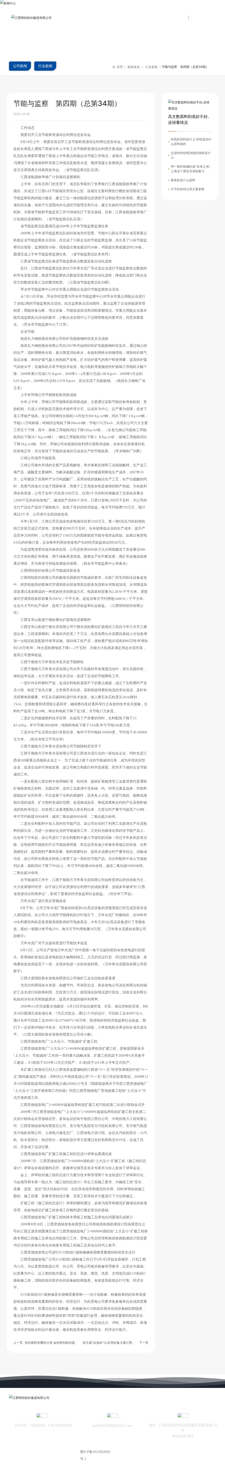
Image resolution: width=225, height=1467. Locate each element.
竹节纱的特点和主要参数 (188, 189)
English (206, 17)
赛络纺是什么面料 (183, 180)
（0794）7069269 (28, 1425)
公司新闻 (20, 66)
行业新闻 (45, 66)
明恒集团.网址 (183, 1436)
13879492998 (59, 1425)
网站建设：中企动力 (181, 1452)
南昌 (201, 1452)
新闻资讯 (133, 67)
